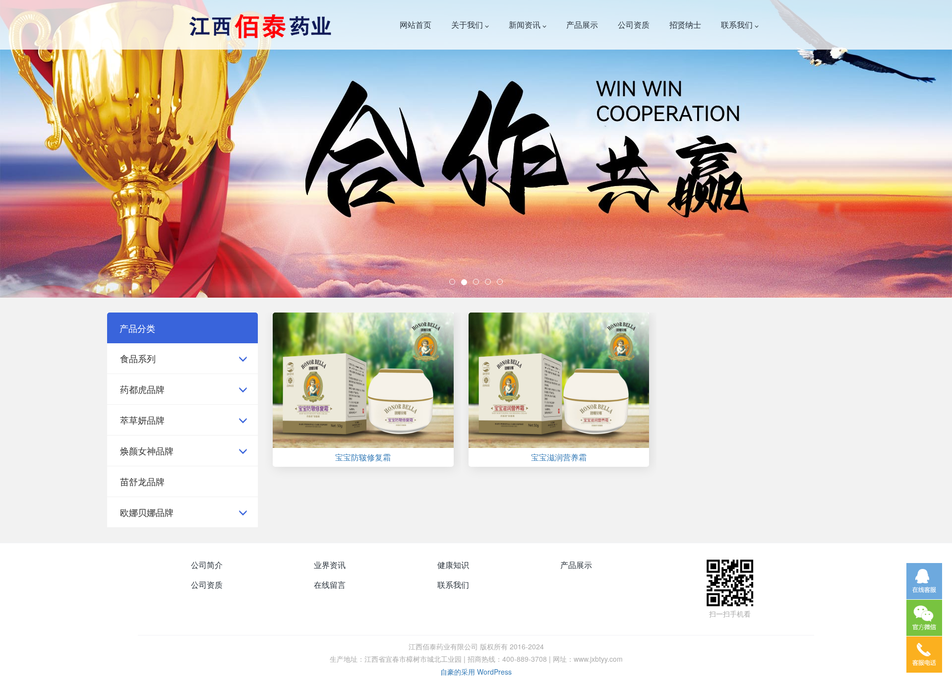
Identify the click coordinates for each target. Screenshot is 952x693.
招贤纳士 (685, 24)
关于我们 (468, 24)
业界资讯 (330, 564)
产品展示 (582, 24)
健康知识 (453, 564)
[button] (71, 149)
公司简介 (207, 564)
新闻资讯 (525, 24)
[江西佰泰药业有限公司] (258, 25)
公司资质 (634, 24)
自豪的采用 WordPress (476, 672)
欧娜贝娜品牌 (147, 511)
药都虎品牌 (142, 388)
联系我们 (738, 24)
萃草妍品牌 (142, 419)
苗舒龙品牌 (142, 481)
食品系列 (138, 358)
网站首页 (415, 24)
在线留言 (330, 584)
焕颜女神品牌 (147, 450)
